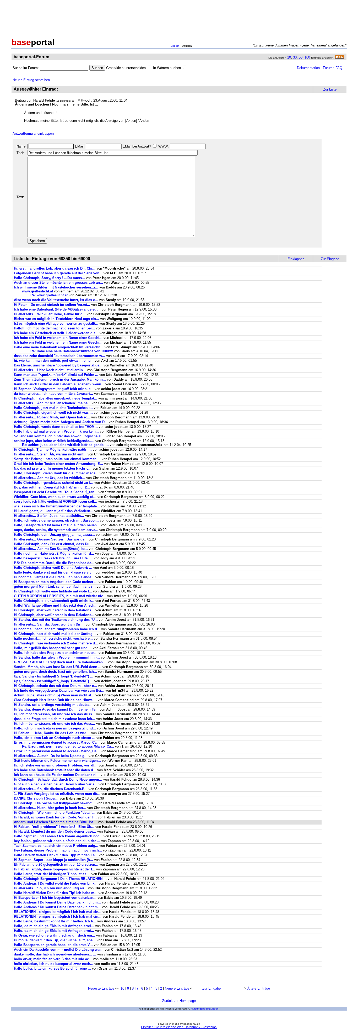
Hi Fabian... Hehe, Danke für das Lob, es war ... (52, 733)
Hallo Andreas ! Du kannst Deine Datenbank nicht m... (57, 902)
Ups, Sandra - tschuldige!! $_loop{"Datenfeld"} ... (53, 676)
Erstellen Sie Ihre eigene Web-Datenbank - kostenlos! (179, 1027)
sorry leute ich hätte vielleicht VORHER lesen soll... (55, 501)
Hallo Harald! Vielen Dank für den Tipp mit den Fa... (56, 855)
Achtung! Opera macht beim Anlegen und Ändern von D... (61, 422)
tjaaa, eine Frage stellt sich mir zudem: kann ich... (54, 719)
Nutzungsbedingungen (205, 1008)
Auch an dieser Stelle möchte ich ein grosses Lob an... (58, 283)
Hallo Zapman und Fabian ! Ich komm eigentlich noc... (58, 836)
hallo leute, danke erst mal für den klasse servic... (54, 572)
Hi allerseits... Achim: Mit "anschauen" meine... (52, 403)
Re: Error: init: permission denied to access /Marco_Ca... (68, 746)
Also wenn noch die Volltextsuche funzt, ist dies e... (56, 300)
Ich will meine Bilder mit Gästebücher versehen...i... (56, 287)
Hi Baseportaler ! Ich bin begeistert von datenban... (55, 898)
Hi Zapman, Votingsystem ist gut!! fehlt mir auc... (54, 389)
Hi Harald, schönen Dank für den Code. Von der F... (55, 817)
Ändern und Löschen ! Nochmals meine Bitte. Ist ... (55, 822)
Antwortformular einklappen (33, 133)
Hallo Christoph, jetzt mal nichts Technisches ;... (53, 408)
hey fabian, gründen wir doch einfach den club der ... (57, 841)
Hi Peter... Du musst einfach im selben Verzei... (52, 305)
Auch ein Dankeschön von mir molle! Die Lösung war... (59, 950)
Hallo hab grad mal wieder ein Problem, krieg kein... (56, 431)
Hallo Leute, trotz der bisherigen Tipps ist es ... (52, 874)
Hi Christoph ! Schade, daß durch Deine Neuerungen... (58, 779)
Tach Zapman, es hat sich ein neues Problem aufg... (56, 846)
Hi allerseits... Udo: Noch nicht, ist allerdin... (50, 370)
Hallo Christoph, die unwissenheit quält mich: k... (54, 601)
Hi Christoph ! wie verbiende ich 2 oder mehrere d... (56, 643)
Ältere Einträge (258, 988)
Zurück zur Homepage (179, 1001)
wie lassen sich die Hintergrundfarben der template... (57, 506)
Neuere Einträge (177, 988)
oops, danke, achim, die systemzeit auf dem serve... (56, 530)
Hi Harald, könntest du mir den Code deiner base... (55, 831)
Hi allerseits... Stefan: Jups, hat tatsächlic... (49, 516)
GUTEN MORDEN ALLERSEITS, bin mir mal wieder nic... (60, 596)
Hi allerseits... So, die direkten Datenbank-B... (51, 789)
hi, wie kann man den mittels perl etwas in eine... (54, 360)
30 (295, 57)
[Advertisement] (179, 18)
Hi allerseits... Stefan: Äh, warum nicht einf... (50, 454)
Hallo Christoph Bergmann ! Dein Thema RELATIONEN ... (60, 879)
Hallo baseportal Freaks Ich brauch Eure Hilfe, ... (53, 558)
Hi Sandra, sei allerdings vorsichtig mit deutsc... (53, 705)
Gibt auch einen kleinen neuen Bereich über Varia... (55, 784)
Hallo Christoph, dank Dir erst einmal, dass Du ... (54, 544)
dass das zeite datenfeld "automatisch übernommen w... (59, 356)
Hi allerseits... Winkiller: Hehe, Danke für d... (50, 314)
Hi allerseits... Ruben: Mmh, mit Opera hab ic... (52, 417)
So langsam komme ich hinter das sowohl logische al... (59, 436)
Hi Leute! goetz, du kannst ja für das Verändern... (53, 511)
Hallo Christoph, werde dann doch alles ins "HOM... (56, 427)
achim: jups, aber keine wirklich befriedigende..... (54, 441)
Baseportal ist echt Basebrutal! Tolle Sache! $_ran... (55, 492)
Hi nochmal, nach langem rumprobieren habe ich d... (57, 629)
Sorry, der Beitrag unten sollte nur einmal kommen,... (57, 459)
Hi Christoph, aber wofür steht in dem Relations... (54, 610)
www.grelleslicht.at (37, 291)
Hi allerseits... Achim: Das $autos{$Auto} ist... (51, 549)
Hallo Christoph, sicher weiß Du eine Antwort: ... (53, 568)
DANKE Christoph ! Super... (36, 798)
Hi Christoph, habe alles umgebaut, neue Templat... (55, 398)
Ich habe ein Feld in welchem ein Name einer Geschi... (58, 338)
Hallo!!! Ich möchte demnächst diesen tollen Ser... (54, 328)
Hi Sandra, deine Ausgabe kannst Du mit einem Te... (56, 709)
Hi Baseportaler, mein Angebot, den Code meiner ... (55, 582)
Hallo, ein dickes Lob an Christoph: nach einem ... (54, 738)
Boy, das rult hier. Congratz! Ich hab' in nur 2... (52, 487)
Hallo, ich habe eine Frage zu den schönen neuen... (55, 653)
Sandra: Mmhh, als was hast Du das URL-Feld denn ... (57, 667)
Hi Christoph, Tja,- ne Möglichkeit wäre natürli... (53, 449)
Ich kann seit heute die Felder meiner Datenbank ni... (57, 775)
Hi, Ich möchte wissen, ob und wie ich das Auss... (54, 714)
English (175, 45)
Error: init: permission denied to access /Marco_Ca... (57, 742)
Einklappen (296, 259)
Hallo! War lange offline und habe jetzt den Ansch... (55, 605)
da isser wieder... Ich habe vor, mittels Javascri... (53, 394)
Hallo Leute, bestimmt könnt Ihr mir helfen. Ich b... (55, 921)
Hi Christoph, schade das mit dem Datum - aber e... (55, 686)
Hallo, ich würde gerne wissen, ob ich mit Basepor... (56, 520)
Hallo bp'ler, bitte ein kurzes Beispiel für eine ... (52, 968)
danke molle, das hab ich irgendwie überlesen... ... (55, 954)
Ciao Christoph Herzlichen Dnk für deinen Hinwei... (55, 700)
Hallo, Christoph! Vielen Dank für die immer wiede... (56, 473)
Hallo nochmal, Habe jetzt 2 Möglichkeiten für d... (54, 553)
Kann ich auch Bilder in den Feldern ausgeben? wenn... (59, 384)
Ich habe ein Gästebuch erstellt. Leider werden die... (56, 333)
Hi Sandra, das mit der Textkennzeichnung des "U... (56, 620)
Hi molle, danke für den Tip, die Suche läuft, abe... (55, 940)
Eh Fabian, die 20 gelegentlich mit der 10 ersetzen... (56, 864)
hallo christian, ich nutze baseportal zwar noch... (53, 964)
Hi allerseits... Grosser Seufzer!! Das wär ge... (51, 539)
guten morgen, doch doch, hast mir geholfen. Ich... (55, 672)
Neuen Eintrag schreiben (31, 80)
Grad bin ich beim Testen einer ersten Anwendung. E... (58, 464)
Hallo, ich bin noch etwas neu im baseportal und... (55, 728)
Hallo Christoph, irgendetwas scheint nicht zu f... (53, 483)
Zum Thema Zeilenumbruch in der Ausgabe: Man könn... (60, 379)
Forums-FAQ (332, 68)
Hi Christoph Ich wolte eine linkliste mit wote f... (53, 591)
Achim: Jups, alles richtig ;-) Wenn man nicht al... (54, 695)
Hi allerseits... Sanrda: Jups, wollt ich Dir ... (49, 624)
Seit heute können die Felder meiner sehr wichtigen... (57, 761)
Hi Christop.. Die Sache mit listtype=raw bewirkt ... (55, 803)
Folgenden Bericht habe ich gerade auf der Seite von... (58, 273)
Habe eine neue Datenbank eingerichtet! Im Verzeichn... (59, 347)
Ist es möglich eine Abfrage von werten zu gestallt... (56, 323)
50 (300, 57)
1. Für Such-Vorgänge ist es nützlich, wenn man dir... (57, 794)
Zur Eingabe (211, 988)
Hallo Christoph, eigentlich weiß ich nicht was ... (53, 412)
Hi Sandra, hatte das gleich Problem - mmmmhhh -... (57, 657)
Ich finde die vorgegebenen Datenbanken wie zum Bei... (59, 690)
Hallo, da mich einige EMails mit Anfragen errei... (54, 926)
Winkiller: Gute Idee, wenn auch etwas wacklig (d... (55, 497)
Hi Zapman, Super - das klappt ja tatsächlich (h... (53, 860)
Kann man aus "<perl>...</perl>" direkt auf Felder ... (56, 375)
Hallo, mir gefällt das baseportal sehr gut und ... (53, 648)
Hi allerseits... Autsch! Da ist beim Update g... (51, 756)
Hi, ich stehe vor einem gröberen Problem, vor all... (55, 765)
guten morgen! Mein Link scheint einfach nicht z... (55, 587)
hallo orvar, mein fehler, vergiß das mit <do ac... (53, 959)
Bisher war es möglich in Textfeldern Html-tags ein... (56, 319)
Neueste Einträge (101, 988)
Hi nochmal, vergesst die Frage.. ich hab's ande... (54, 577)
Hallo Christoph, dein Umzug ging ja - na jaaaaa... (54, 535)
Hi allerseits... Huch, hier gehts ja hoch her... (50, 808)
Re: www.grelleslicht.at (49, 295)
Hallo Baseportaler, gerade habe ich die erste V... (53, 945)
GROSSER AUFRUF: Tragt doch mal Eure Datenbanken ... (60, 662)
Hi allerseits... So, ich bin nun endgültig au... (50, 888)
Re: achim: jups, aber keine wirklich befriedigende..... (65, 445)
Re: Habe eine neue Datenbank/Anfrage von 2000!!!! (71, 351)
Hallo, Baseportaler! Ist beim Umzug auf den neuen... (57, 525)
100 (307, 57)
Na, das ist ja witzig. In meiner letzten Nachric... (52, 468)
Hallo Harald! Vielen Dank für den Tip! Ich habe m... (55, 893)
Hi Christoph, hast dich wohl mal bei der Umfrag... (55, 634)
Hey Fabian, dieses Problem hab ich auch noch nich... (58, 850)
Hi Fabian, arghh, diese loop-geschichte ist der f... (54, 869)
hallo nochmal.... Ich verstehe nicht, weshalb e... (53, 638)
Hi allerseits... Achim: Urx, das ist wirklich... (49, 478)
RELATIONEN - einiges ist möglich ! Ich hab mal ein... (57, 912)
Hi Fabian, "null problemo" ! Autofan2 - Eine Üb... (54, 827)
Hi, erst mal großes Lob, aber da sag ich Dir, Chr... (54, 268)
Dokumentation (308, 68)
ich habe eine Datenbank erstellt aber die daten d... (55, 770)
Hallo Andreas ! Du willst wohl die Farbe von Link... (55, 883)
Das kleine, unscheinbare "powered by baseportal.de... (58, 365)
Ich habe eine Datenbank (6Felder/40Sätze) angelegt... (57, 309)
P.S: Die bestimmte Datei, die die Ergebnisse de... (54, 563)
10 (289, 57)
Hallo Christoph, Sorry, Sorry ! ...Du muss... (49, 278)
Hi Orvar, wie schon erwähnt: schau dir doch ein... (54, 935)
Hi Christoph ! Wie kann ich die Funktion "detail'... (54, 813)
